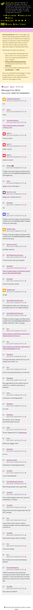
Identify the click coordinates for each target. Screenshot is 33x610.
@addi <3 (6, 186)
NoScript (8, 66)
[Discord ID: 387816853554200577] (4, 203)
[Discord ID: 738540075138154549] (4, 134)
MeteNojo (10, 354)
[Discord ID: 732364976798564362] (4, 471)
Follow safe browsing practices (15, 62)
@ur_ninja (10, 20)
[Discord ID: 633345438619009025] (4, 182)
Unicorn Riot (10, 2)
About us (10, 18)
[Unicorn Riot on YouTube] (22, 20)
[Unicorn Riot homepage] (3, 3)
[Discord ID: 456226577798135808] (4, 290)
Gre (13, 87)
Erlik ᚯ (9, 181)
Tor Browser (9, 70)
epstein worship (12, 244)
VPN (17, 70)
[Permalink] (25, 101)
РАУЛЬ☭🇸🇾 (10, 166)
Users (17, 24)
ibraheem (10, 203)
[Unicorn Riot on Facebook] (16, 20)
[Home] (3, 24)
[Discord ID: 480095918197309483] (4, 329)
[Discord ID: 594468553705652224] (4, 256)
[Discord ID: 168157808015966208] (4, 229)
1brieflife (9, 471)
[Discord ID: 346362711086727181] (4, 355)
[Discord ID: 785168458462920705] (4, 110)
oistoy (8, 110)
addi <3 (9, 133)
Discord (5, 87)
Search (23, 24)
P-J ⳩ (8, 214)
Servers (9, 24)
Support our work (25, 15)
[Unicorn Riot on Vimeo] (19, 20)
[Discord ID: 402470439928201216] (4, 192)
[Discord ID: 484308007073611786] (4, 166)
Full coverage (11, 15)
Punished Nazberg (12, 120)
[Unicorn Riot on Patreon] (25, 20)
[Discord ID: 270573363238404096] (4, 245)
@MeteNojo (23, 433)
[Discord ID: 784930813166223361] (4, 121)
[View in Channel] (23, 101)
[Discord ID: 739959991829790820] (4, 214)
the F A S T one (11, 192)
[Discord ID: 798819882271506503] (4, 99)
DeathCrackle (11, 229)
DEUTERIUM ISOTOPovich (15, 255)
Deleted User (11, 290)
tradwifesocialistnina (13, 99)
